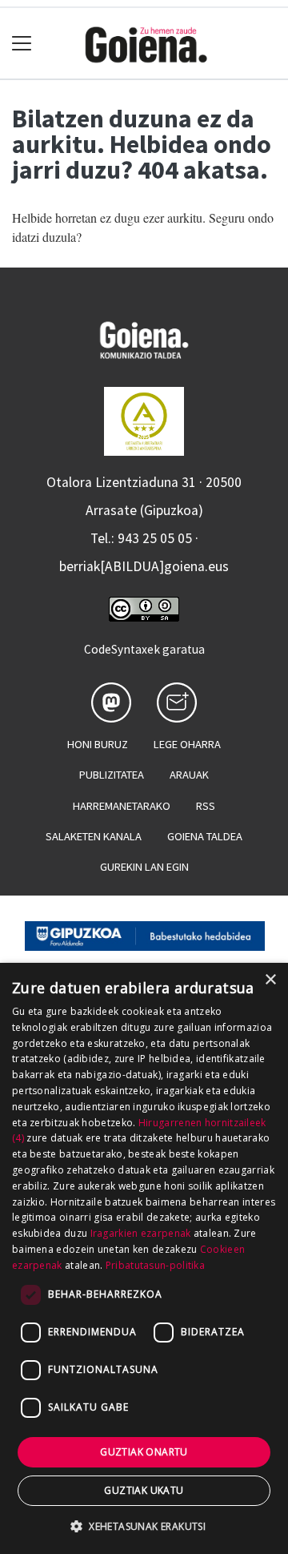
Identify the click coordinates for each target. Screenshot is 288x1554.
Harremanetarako (121, 806)
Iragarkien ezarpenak (140, 1233)
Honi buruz (97, 744)
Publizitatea (111, 774)
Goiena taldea (204, 836)
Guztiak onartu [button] (144, 1452)
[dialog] (144, 1258)
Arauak (189, 774)
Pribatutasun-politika (155, 1265)
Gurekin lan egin (144, 867)
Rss (205, 806)
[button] (144, 1526)
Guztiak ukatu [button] (143, 1490)
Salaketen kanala (94, 836)
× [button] (270, 980)
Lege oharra (187, 744)
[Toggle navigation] (22, 44)
